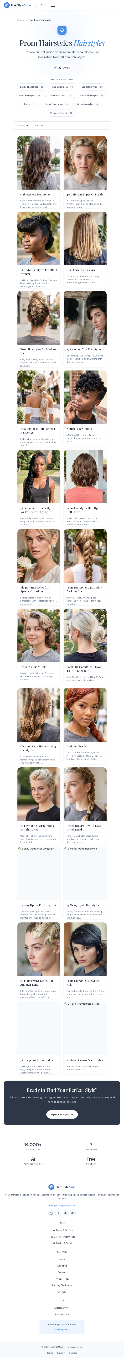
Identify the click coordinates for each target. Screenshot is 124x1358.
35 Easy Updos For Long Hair (38, 905)
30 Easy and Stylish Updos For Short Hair (37, 827)
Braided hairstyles (31, 86)
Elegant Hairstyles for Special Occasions (34, 589)
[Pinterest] (65, 1213)
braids (30, 104)
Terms (50, 1353)
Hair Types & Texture (62, 1230)
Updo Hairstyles (87, 104)
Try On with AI (62, 1314)
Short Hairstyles (60, 95)
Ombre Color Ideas (56, 104)
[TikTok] (58, 1213)
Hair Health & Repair (62, 1243)
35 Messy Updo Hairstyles (83, 905)
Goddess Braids (77, 746)
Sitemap (62, 1291)
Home (20, 20)
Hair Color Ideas (62, 86)
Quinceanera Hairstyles (35, 194)
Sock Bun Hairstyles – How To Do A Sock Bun (84, 668)
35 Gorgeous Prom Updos (36, 1060)
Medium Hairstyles (91, 95)
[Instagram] (51, 1213)
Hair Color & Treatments (62, 1236)
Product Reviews (61, 113)
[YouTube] (73, 1213)
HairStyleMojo (56, 1347)
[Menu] (53, 5)
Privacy (61, 1353)
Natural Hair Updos (79, 428)
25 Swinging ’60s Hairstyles (84, 349)
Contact (62, 1272)
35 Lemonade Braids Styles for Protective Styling (37, 510)
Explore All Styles (60, 1114)
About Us (62, 1265)
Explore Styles (62, 1307)
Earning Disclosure (62, 1285)
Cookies (73, 1353)
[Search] (34, 5)
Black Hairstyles (29, 95)
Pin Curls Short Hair (33, 667)
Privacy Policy (62, 1278)
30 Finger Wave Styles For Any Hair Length (36, 982)
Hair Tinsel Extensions (81, 270)
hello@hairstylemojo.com (62, 1205)
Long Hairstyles (92, 86)
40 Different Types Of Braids (85, 194)
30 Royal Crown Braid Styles (85, 1060)
